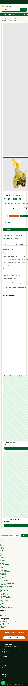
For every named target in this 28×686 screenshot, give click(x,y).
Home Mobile (3, 570)
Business (2, 626)
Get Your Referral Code (14, 637)
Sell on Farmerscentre (6, 586)
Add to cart (14, 216)
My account (3, 573)
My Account (4, 679)
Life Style (2, 629)
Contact (2, 563)
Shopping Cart (4, 592)
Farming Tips (3, 627)
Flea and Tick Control (13, 235)
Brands (2, 548)
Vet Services (3, 602)
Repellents (21, 237)
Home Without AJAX (5, 571)
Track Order (3, 3)
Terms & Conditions (5, 597)
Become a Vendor (5, 547)
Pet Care (7, 19)
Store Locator (11, 3)
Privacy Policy (4, 580)
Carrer (1, 551)
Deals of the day (4, 564)
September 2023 (4, 615)
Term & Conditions (5, 596)
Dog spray (8, 237)
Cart (1, 553)
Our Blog (2, 577)
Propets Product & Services (12, 238)
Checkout (2, 554)
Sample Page (3, 584)
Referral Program (4, 581)
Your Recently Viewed (6, 607)
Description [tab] (7, 244)
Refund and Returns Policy (7, 583)
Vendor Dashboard (5, 600)
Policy (1, 579)
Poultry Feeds (3, 623)
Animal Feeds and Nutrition (7, 622)
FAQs (1, 567)
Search (23, 10)
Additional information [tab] (17, 244)
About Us (2, 543)
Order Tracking (4, 576)
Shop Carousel (4, 590)
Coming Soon (3, 557)
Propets (17, 237)
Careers (2, 550)
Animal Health (4, 624)
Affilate (2, 546)
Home (14, 14)
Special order (3, 593)
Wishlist (2, 603)
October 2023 (4, 614)
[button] (3, 683)
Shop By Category (6, 14)
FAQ (1, 566)
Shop (19, 14)
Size (13, 208)
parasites (13, 237)
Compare (2, 558)
